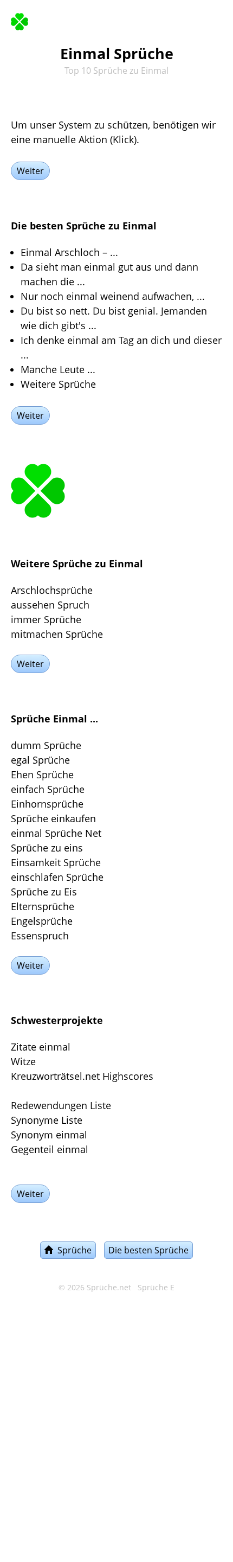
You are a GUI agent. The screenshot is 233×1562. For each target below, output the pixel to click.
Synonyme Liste (46, 1119)
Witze (23, 1061)
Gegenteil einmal (49, 1149)
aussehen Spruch (50, 604)
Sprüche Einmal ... (54, 718)
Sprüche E (156, 1287)
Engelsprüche (42, 920)
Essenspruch (40, 935)
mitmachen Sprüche (57, 634)
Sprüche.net (109, 1287)
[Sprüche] (19, 19)
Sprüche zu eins (47, 847)
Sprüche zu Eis (44, 891)
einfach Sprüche (48, 789)
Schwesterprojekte (57, 1020)
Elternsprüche (42, 906)
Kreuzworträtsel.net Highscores (82, 1076)
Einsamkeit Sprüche (56, 862)
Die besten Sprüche (148, 1250)
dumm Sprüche (46, 745)
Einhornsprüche (47, 803)
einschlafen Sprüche (57, 877)
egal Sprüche (40, 759)
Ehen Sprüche (42, 774)
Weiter (30, 171)
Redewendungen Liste (61, 1105)
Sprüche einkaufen (53, 818)
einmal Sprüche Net (56, 833)
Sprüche (72, 1250)
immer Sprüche (46, 619)
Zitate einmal (40, 1046)
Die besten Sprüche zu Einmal (84, 225)
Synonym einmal (49, 1134)
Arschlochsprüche (52, 590)
